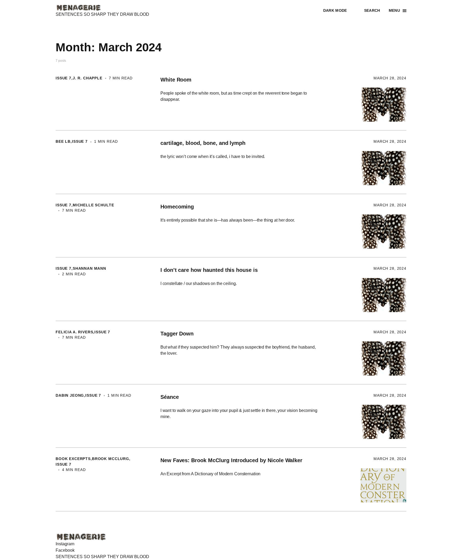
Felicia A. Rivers (74, 332)
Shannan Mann (89, 269)
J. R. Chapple (87, 78)
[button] (339, 11)
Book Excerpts (73, 459)
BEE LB (63, 142)
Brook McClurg (110, 459)
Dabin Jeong (70, 395)
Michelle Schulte (93, 205)
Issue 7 (63, 78)
